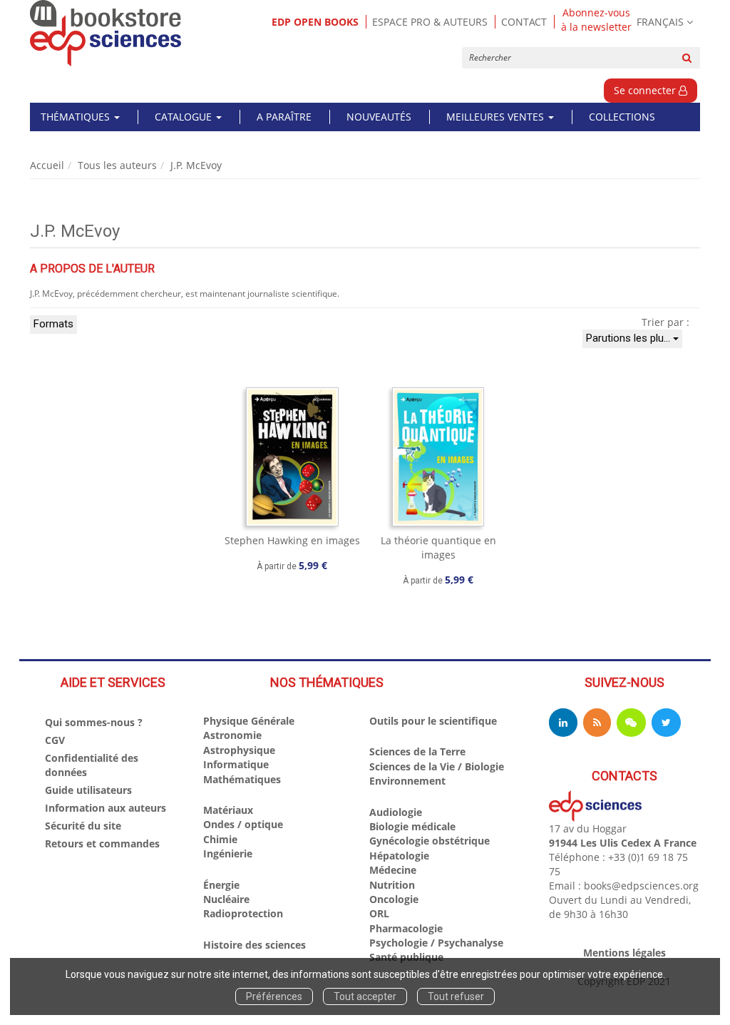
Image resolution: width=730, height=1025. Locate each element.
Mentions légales (624, 952)
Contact (524, 22)
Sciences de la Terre (417, 751)
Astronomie (232, 735)
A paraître (284, 116)
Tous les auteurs (117, 165)
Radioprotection (243, 913)
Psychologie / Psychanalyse (436, 942)
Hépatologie (399, 855)
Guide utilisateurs (88, 790)
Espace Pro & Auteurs (430, 22)
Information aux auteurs (105, 808)
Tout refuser (456, 996)
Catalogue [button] (185, 116)
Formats (53, 323)
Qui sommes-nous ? (94, 722)
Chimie (220, 839)
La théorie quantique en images (438, 547)
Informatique (236, 764)
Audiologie (395, 812)
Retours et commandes (102, 843)
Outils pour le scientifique (433, 721)
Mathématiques (242, 779)
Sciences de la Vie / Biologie (436, 766)
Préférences (274, 996)
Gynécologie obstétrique (429, 840)
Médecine (392, 870)
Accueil (47, 165)
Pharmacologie (406, 928)
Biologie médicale (412, 826)
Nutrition (392, 885)
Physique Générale (248, 721)
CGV (55, 740)
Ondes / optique (243, 824)
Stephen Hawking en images (292, 540)
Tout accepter (365, 996)
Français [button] (660, 22)
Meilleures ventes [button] (496, 116)
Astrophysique (239, 750)
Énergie (221, 884)
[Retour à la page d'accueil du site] (106, 33)
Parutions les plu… (629, 338)
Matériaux (228, 810)
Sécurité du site (83, 825)
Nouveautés (378, 116)
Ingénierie (227, 853)
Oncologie (393, 899)
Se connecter (646, 90)
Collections (622, 116)
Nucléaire (226, 899)
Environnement (407, 780)
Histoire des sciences (254, 944)
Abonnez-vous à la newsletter (596, 20)
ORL (379, 913)
